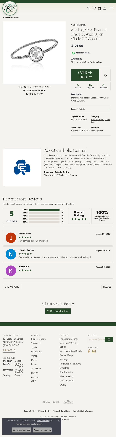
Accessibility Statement (83, 411)
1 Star (25, 222)
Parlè (34, 360)
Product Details (78, 109)
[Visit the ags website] (68, 402)
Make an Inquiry (85, 75)
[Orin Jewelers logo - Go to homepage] (10, 8)
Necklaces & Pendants (70, 364)
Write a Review (58, 311)
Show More (12, 287)
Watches (61, 175)
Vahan (34, 356)
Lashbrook (36, 352)
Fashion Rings (66, 355)
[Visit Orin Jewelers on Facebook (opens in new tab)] (89, 351)
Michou (35, 377)
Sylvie (34, 348)
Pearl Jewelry (66, 372)
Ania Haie (36, 369)
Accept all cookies (42, 430)
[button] (89, 8)
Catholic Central (78, 25)
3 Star (25, 216)
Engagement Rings (69, 339)
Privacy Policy (44, 411)
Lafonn (34, 373)
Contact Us (9, 350)
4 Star (25, 213)
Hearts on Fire (38, 339)
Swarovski (36, 343)
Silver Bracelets (12, 18)
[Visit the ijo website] (56, 402)
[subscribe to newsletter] (109, 339)
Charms (73, 175)
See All (107, 287)
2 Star (25, 219)
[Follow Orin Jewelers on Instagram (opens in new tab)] (94, 351)
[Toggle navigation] (111, 8)
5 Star (25, 210)
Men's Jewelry (67, 381)
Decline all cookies (21, 430)
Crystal (63, 385)
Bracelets (64, 368)
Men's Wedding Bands (71, 351)
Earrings (64, 360)
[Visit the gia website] (46, 402)
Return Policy (29, 411)
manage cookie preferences (29, 424)
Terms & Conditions (61, 411)
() (62, 210)
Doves (34, 364)
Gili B (33, 381)
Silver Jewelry (50, 175)
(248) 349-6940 (34, 94)
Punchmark (63, 420)
